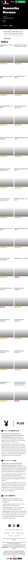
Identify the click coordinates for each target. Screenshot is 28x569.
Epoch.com (9, 544)
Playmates (5, 3)
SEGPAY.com (5, 547)
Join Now (21, 1)
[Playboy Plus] (9, 2)
